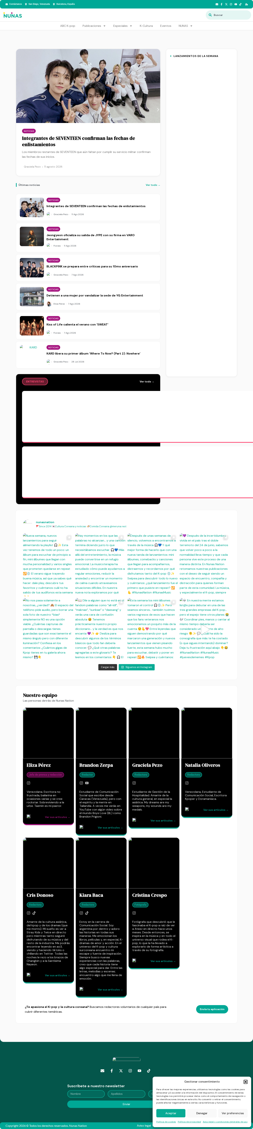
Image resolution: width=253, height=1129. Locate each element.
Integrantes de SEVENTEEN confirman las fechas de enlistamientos (78, 141)
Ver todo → (153, 185)
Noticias (29, 131)
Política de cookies (166, 1121)
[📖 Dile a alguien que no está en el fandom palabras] (100, 629)
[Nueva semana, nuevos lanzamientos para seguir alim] (48, 564)
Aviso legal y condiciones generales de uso (225, 1121)
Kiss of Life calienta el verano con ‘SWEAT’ (77, 324)
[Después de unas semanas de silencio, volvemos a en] (152, 564)
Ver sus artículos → (57, 817)
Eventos (165, 26)
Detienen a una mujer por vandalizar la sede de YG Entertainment (94, 295)
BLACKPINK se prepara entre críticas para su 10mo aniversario (92, 266)
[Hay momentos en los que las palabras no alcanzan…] (100, 564)
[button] (245, 1082)
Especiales (120, 26)
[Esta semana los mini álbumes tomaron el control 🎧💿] (152, 629)
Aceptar (170, 1113)
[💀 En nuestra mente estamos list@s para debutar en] (205, 629)
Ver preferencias (233, 1113)
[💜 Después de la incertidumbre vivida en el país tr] (205, 564)
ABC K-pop (67, 26)
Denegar (201, 1113)
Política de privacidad (189, 1121)
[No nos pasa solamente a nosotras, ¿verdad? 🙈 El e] (48, 629)
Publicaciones (92, 26)
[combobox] (228, 15)
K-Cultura (146, 26)
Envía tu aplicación (212, 1009)
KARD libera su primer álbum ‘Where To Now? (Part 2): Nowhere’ (93, 353)
